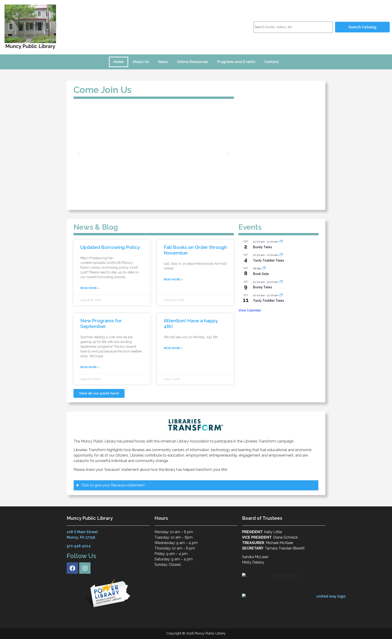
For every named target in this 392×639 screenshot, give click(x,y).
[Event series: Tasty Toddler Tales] (281, 255)
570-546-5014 (79, 546)
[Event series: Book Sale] (264, 268)
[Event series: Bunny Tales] (281, 241)
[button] (78, 154)
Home (118, 62)
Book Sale (261, 274)
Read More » (89, 288)
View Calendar (249, 310)
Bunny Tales (262, 247)
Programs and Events (236, 62)
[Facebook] (72, 568)
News (163, 62)
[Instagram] (85, 568)
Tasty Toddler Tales (268, 260)
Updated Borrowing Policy (110, 247)
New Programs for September (101, 323)
